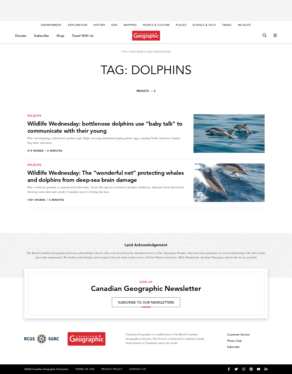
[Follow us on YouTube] (258, 369)
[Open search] (264, 35)
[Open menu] (275, 35)
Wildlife (244, 25)
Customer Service (238, 334)
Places (181, 25)
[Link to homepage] (146, 35)
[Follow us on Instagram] (243, 369)
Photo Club (234, 341)
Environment (51, 25)
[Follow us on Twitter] (236, 369)
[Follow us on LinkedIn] (266, 369)
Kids (114, 25)
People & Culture (156, 25)
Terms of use (84, 369)
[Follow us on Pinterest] (251, 369)
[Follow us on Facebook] (228, 369)
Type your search (146, 51)
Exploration (78, 25)
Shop (60, 36)
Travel (227, 25)
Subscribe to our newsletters (146, 302)
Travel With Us (83, 35)
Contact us (137, 369)
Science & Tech (204, 25)
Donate (20, 36)
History (99, 25)
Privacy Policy (112, 369)
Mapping (130, 25)
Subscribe (41, 36)
